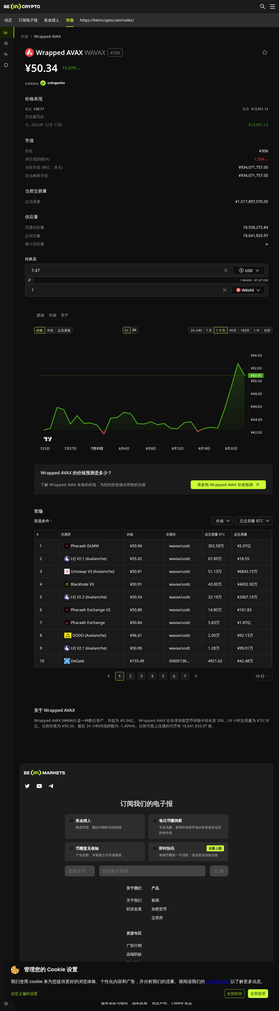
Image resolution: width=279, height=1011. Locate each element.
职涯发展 (134, 908)
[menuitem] (7, 32)
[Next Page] (196, 676)
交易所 (157, 917)
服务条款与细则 (114, 1002)
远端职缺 (134, 954)
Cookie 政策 (217, 981)
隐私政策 (139, 1002)
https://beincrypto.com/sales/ (107, 20)
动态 (8, 20)
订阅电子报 (28, 20)
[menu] (7, 48)
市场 (70, 20)
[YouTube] (39, 786)
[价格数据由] (52, 84)
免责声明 (159, 1002)
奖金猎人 (51, 20)
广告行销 (134, 945)
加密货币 (159, 908)
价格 (24, 36)
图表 (40, 315)
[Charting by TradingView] (48, 439)
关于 (64, 315)
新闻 (155, 900)
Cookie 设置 (181, 1002)
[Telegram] (51, 786)
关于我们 (134, 900)
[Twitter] (27, 786)
